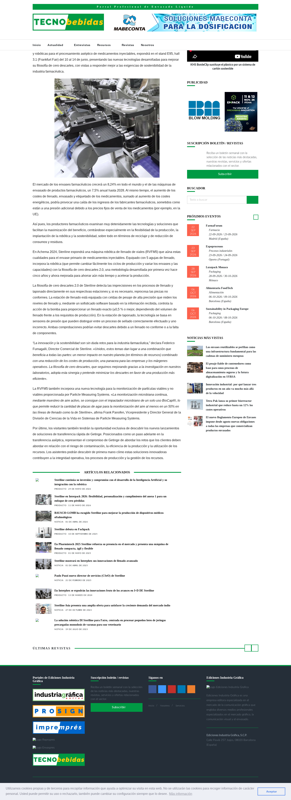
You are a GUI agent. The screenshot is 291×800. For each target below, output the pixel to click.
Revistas (128, 45)
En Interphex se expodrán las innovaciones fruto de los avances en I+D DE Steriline (104, 590)
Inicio (37, 45)
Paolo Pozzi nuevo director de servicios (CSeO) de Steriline (89, 575)
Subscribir (224, 174)
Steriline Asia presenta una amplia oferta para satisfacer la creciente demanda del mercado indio (112, 605)
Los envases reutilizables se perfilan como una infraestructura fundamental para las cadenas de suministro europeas (231, 351)
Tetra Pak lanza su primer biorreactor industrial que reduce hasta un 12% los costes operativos (229, 405)
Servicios (180, 705)
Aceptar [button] (271, 791)
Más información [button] (180, 793)
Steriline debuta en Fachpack (72, 529)
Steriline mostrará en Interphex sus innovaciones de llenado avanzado (96, 560)
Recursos (104, 45)
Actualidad (56, 45)
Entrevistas (82, 45)
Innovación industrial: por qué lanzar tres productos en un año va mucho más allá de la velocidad (231, 389)
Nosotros (148, 45)
